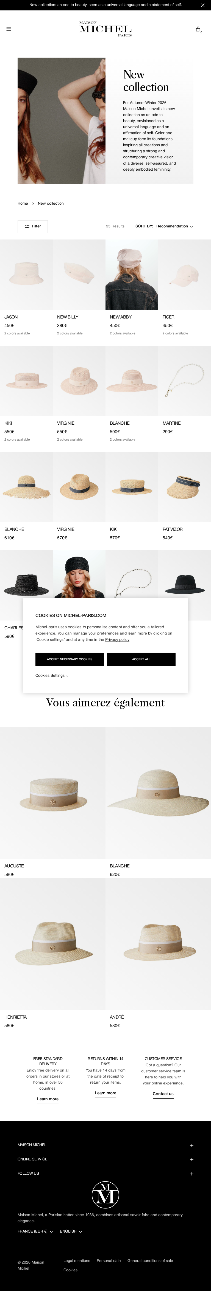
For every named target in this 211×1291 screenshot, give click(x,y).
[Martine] (184, 381)
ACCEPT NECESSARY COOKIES (69, 659)
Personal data (109, 1261)
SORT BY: (144, 226)
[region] (105, 645)
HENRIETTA (15, 1017)
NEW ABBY (120, 317)
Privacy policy (117, 640)
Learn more (48, 1099)
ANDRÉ (117, 1017)
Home (23, 203)
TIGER (168, 317)
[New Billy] (79, 274)
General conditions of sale (150, 1261)
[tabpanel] (105, 878)
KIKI (8, 423)
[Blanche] (132, 381)
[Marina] (79, 585)
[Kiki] (26, 381)
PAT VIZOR (172, 530)
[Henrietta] (53, 944)
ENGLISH (68, 1231)
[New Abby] (132, 274)
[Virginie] (79, 381)
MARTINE (172, 423)
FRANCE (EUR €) (33, 1231)
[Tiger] (184, 274)
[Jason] (26, 274)
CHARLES (14, 628)
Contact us (163, 1094)
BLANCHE (120, 423)
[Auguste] (53, 793)
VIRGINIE (65, 423)
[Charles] (26, 585)
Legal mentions (76, 1261)
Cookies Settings (50, 676)
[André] (158, 944)
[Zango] (184, 585)
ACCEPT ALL (141, 659)
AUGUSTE (14, 866)
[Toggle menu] (8, 28)
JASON (11, 317)
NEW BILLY (67, 317)
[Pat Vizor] (184, 487)
